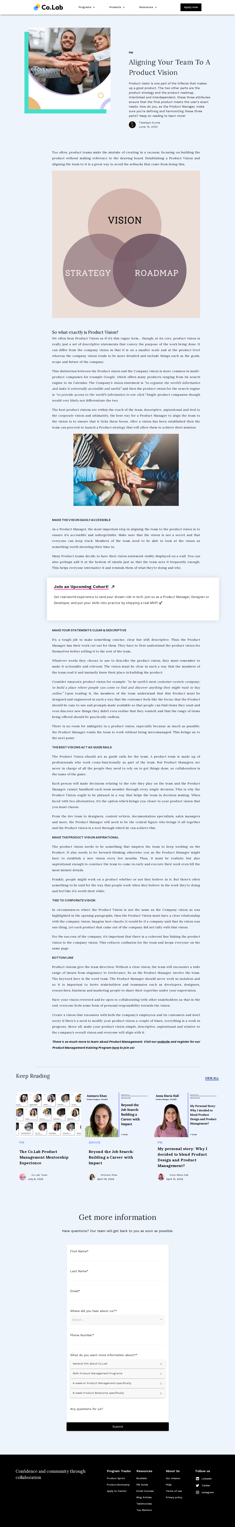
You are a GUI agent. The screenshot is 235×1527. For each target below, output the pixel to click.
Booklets (141, 1478)
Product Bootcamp (118, 1484)
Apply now (191, 7)
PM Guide (142, 1484)
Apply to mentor (117, 1491)
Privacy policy (174, 1497)
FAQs (169, 1484)
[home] (48, 7)
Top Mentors (144, 1510)
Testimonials (144, 1503)
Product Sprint (116, 1478)
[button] (86, 7)
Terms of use (174, 1491)
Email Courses (145, 1491)
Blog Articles (144, 1497)
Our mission (173, 1478)
